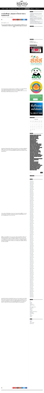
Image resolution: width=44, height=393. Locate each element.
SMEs (40, 135)
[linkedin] (22, 19)
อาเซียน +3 (31, 315)
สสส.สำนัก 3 (31, 156)
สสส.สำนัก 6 (39, 156)
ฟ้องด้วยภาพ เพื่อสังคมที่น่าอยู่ (33, 311)
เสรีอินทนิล (39, 166)
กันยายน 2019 (31, 259)
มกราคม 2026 (31, 187)
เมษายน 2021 (31, 241)
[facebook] (26, 19)
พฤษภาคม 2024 (32, 206)
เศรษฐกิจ (31, 316)
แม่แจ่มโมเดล (32, 168)
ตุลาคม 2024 (31, 201)
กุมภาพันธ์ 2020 (32, 254)
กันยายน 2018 (31, 270)
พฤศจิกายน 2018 (32, 268)
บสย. (34, 147)
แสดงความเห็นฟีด (32, 322)
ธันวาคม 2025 (31, 188)
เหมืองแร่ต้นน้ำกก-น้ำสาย (33, 167)
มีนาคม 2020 (31, 253)
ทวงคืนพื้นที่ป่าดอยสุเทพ (33, 145)
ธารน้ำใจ (31, 146)
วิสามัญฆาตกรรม (36, 155)
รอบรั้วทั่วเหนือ (31, 312)
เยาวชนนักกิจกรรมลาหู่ (36, 165)
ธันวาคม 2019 (31, 256)
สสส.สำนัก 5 (35, 156)
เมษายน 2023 (31, 218)
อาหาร (30, 314)
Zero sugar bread (32, 137)
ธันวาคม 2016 (31, 290)
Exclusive (31, 302)
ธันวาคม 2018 (31, 267)
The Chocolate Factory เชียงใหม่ (34, 136)
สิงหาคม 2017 (31, 282)
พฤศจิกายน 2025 (32, 189)
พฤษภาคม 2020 (32, 251)
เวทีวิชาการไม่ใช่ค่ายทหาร (33, 166)
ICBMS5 (35, 135)
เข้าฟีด (30, 321)
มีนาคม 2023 (31, 219)
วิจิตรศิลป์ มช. (32, 155)
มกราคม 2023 (31, 221)
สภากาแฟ (41, 155)
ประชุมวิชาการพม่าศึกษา (39, 147)
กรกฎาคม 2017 (32, 283)
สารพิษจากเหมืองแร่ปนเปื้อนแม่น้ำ (34, 158)
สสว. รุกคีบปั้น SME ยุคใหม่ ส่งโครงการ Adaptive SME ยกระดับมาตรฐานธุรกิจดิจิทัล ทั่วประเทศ (36, 21)
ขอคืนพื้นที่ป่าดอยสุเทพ (33, 139)
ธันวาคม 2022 (31, 222)
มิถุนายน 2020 (31, 250)
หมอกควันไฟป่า (36, 159)
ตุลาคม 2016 (31, 292)
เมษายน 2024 (31, 207)
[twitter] (24, 19)
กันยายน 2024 (31, 202)
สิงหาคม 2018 (31, 271)
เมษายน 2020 (31, 252)
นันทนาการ (31, 309)
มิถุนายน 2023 (31, 216)
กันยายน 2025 (31, 191)
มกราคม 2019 (31, 266)
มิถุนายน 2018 (31, 273)
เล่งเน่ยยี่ (41, 165)
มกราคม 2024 (31, 210)
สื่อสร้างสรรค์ (31, 159)
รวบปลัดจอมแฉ (36, 149)
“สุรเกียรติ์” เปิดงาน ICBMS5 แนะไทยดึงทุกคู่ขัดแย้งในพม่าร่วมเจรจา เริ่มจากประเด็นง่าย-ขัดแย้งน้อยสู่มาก (36, 23)
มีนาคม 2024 (31, 208)
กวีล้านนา (36, 137)
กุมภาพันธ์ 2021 (32, 243)
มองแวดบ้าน (37, 148)
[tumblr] (18, 19)
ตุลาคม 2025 (31, 190)
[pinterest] (14, 19)
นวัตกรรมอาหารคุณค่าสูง (36, 146)
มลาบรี (34, 148)
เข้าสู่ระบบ (31, 320)
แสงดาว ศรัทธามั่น (36, 168)
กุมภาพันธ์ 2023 (32, 220)
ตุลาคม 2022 (31, 224)
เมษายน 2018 (31, 275)
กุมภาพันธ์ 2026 (32, 186)
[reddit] (20, 19)
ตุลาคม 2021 (31, 235)
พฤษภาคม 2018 (32, 274)
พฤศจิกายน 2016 (32, 291)
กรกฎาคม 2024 (32, 204)
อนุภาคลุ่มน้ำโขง (32, 313)
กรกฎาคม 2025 (32, 193)
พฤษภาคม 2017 (32, 285)
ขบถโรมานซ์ (36, 138)
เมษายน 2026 (31, 184)
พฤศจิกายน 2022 (32, 223)
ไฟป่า (35, 169)
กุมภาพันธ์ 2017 (32, 288)
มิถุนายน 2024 (31, 205)
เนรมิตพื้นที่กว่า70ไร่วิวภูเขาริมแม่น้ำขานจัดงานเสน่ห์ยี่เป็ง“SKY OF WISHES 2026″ (36, 16)
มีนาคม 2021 (31, 242)
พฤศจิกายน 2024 (32, 200)
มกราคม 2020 (31, 255)
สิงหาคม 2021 (31, 237)
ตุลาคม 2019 (31, 258)
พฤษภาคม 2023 (32, 217)
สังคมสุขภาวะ (32, 157)
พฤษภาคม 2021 (32, 240)
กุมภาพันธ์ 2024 (32, 209)
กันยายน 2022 (31, 225)
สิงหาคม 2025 (31, 192)
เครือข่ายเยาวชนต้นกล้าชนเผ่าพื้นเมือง (35, 164)
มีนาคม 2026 (31, 185)
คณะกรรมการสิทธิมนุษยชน (33, 140)
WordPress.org (32, 323)
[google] (16, 19)
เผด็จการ (31, 165)
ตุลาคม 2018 (31, 269)
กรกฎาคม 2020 (32, 249)
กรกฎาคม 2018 (32, 272)
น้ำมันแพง (31, 147)
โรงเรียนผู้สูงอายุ (32, 169)
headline (4, 11)
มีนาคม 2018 (31, 276)
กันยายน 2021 (31, 236)
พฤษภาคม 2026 (32, 183)
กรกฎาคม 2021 (32, 238)
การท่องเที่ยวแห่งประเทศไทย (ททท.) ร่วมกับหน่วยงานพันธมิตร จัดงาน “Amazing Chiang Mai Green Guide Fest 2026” (36, 14)
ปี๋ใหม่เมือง (31, 148)
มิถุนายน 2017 (31, 284)
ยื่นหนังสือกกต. (32, 149)
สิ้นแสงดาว (40, 158)
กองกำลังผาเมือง (32, 138)
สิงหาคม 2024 (31, 203)
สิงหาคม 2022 (31, 226)
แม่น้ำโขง (38, 167)
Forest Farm (31, 135)
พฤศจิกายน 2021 (32, 234)
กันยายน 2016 (31, 293)
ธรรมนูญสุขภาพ (39, 145)
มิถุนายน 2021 (31, 239)
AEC (30, 301)
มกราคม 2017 (31, 289)
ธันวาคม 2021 (31, 233)
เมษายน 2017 (31, 286)
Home (2, 11)
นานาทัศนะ (31, 310)
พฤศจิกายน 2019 (32, 257)
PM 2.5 (37, 135)
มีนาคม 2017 (31, 287)
